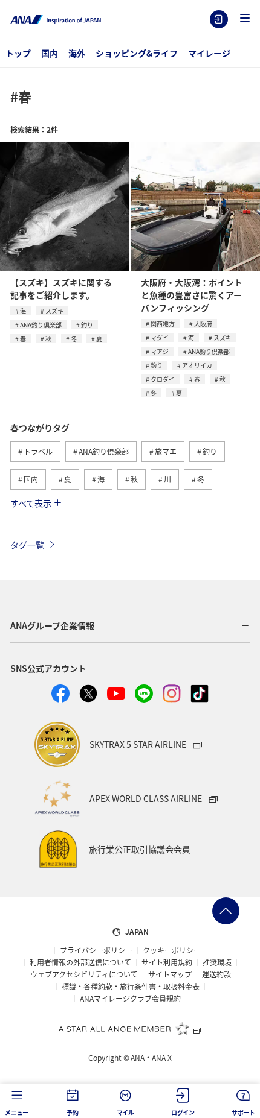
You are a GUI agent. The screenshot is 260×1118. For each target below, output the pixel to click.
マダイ (160, 337)
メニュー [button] (16, 1112)
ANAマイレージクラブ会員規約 (130, 998)
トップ (18, 53)
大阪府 (203, 323)
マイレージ (209, 53)
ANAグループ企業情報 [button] (52, 625)
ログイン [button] (183, 1112)
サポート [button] (243, 1112)
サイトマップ (170, 974)
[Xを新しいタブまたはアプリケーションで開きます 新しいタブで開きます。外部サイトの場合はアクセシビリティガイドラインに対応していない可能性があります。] (88, 693)
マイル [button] (125, 1112)
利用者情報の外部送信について (80, 962)
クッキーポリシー (172, 950)
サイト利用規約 (166, 962)
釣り (87, 324)
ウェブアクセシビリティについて (84, 974)
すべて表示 (30, 503)
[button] (245, 19)
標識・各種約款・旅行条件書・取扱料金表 (131, 986)
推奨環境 (217, 962)
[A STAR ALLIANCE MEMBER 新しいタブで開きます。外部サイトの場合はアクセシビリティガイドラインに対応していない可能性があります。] (130, 1028)
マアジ (160, 351)
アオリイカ (197, 365)
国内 (49, 53)
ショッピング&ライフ (137, 53)
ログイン (219, 19)
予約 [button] (73, 1112)
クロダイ (163, 379)
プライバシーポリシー (96, 950)
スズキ (54, 310)
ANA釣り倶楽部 (41, 324)
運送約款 (216, 974)
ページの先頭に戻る (225, 910)
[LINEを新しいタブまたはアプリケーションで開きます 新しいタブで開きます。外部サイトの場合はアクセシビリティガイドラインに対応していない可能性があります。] (144, 693)
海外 (76, 53)
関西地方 (163, 323)
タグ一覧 (27, 544)
